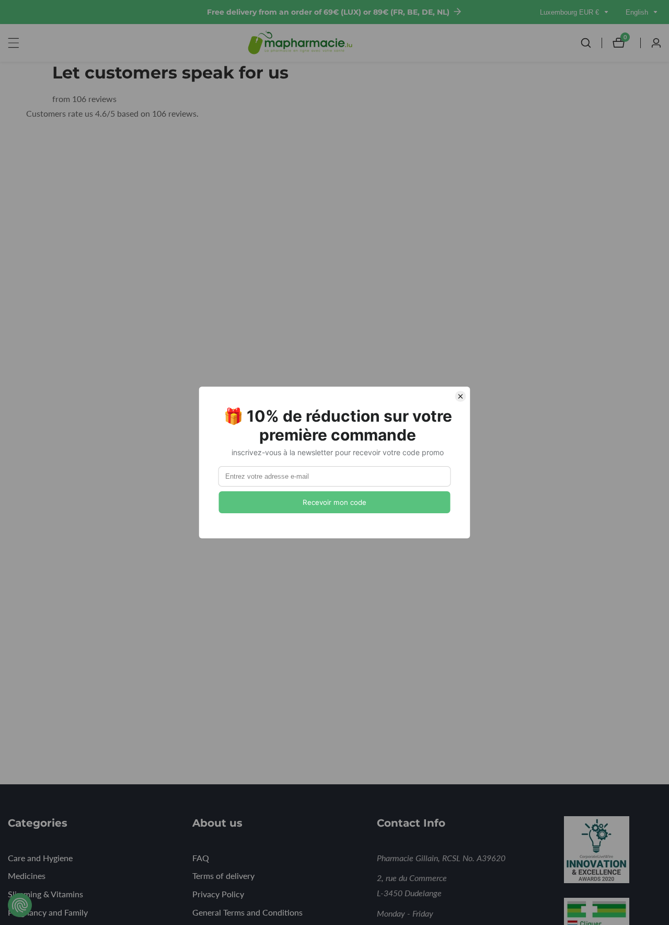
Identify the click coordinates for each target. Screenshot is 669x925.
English (638, 12)
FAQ (200, 858)
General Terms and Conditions (247, 912)
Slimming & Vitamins (45, 894)
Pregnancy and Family (48, 912)
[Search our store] (591, 43)
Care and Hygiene (40, 858)
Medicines (26, 876)
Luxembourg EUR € (570, 12)
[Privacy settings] (20, 905)
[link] (611, 852)
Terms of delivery (223, 876)
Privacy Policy (218, 894)
